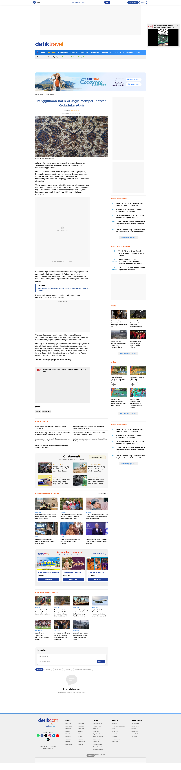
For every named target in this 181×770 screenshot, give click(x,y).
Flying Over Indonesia (99, 747)
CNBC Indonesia (135, 726)
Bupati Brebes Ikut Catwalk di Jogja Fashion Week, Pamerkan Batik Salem (52, 440)
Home (43, 52)
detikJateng (65, 359)
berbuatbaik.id (97, 723)
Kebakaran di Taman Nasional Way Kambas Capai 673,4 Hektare (129, 204)
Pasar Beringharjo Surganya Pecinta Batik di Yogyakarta (50, 427)
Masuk (143, 2)
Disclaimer (115, 741)
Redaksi (114, 723)
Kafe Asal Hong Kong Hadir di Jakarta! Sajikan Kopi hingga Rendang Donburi (80, 613)
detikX (79, 734)
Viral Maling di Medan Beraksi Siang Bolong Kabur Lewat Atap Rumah (80, 636)
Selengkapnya (102, 493)
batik (38, 411)
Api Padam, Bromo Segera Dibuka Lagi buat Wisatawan (131, 268)
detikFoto (80, 739)
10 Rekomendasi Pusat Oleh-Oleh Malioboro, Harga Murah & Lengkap (88, 427)
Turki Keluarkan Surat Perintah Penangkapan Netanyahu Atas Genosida (96, 541)
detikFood (81, 726)
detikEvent (96, 731)
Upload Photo (135, 79)
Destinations (63, 52)
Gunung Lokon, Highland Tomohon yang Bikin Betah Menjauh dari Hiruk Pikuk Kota (130, 261)
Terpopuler (41, 57)
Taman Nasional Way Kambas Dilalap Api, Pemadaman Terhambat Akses (130, 231)
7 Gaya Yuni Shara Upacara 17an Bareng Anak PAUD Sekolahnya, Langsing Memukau (97, 516)
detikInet (67, 731)
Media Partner (116, 734)
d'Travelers (74, 52)
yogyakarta (46, 411)
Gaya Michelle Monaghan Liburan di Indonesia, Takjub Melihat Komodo (44, 541)
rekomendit (96, 752)
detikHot (67, 734)
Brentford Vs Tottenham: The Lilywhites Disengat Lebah (42, 636)
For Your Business (98, 749)
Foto (116, 52)
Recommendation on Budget (73, 57)
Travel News (51, 52)
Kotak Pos (115, 731)
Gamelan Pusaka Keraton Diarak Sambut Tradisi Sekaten (135, 344)
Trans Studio (97, 739)
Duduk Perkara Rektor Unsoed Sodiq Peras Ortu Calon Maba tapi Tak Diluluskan (45, 516)
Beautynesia (134, 731)
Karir (113, 728)
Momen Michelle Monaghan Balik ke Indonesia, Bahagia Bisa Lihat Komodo (60, 613)
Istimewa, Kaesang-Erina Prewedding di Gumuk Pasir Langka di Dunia (63, 290)
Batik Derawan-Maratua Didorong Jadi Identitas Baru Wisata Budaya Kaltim (89, 433)
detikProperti (68, 744)
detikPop (80, 744)
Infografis (130, 52)
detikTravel (39, 94)
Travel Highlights (54, 57)
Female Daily (134, 734)
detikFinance (68, 728)
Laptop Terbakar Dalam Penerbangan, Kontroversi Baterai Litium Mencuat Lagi (99, 613)
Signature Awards (98, 734)
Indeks (138, 52)
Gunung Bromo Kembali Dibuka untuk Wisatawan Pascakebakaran (118, 344)
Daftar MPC (133, 2)
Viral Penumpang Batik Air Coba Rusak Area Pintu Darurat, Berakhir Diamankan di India (52, 433)
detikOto (67, 741)
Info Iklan (114, 736)
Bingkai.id (96, 741)
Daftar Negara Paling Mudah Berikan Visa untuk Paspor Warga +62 (130, 217)
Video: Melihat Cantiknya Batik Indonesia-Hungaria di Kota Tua (163, 26)
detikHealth (81, 728)
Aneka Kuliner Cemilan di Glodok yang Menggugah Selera (129, 210)
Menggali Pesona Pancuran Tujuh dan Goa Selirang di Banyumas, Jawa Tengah (118, 381)
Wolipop (80, 731)
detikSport (68, 736)
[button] (106, 566)
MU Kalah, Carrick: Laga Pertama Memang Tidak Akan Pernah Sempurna (62, 636)
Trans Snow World (98, 736)
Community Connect (99, 754)
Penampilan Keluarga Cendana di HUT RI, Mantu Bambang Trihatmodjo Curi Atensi (71, 516)
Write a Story (134, 84)
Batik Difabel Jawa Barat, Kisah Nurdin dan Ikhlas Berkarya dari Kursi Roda (90, 440)
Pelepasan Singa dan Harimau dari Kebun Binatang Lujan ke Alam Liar (119, 323)
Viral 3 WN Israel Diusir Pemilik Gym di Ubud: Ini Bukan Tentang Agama (131, 253)
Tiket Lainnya (97, 553)
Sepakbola (68, 739)
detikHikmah (81, 741)
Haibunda (133, 728)
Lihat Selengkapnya (127, 237)
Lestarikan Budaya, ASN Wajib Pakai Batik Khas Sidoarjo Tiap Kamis (51, 446)
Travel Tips (84, 52)
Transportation (106, 52)
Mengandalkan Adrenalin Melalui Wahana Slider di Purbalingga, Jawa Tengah (136, 403)
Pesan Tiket (48, 579)
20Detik (80, 736)
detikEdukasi (68, 726)
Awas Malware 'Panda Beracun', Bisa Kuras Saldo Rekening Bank (43, 612)
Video (122, 52)
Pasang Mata (97, 726)
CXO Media (134, 736)
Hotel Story (95, 52)
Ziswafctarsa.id (97, 744)
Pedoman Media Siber (118, 726)
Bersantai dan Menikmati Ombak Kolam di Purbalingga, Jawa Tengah (118, 402)
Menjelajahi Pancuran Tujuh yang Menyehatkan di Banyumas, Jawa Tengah (137, 381)
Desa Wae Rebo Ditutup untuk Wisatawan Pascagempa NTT (136, 323)
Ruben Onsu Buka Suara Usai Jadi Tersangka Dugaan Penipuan (70, 541)
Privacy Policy (116, 739)
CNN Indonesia (135, 723)
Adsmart (95, 728)
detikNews (68, 723)
